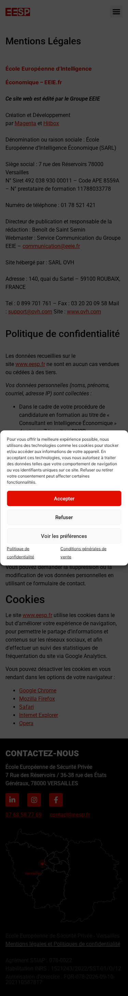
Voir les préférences (64, 536)
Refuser (64, 517)
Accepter (64, 499)
